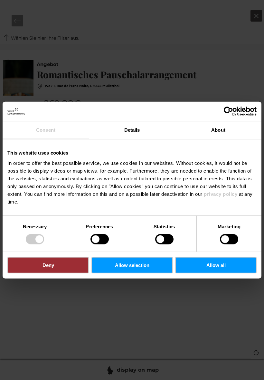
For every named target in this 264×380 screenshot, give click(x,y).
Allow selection (132, 265)
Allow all (216, 265)
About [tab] (218, 130)
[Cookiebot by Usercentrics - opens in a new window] (228, 111)
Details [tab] (132, 130)
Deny (48, 265)
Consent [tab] (45, 130)
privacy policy (220, 193)
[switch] (99, 239)
